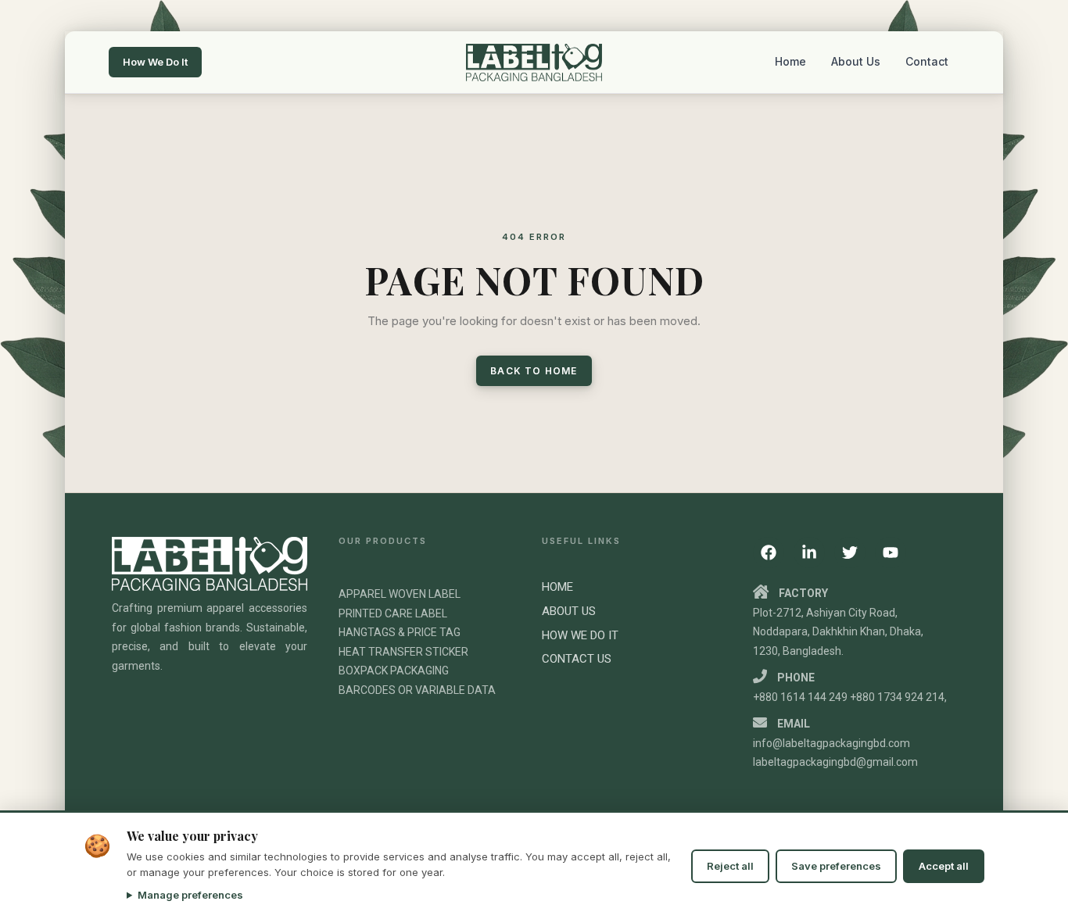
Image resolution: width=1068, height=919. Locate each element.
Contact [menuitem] (926, 61)
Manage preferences (190, 895)
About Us (569, 611)
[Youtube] (890, 552)
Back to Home (533, 371)
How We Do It (155, 61)
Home (557, 587)
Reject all (730, 866)
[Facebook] (768, 552)
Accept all (944, 866)
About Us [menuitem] (855, 61)
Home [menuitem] (790, 61)
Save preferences (836, 866)
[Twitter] (850, 552)
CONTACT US (576, 659)
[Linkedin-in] (809, 552)
